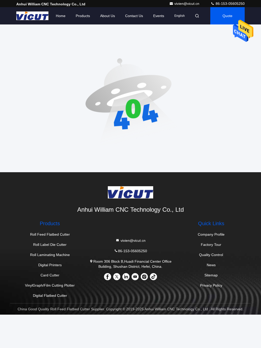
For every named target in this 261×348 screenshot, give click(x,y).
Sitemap (211, 275)
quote (227, 16)
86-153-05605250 (230, 4)
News (211, 265)
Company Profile (211, 234)
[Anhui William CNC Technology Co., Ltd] (32, 16)
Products (83, 16)
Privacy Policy (211, 285)
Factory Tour (211, 245)
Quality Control (211, 255)
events (158, 16)
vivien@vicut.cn (187, 4)
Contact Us (134, 16)
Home (61, 16)
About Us (107, 16)
